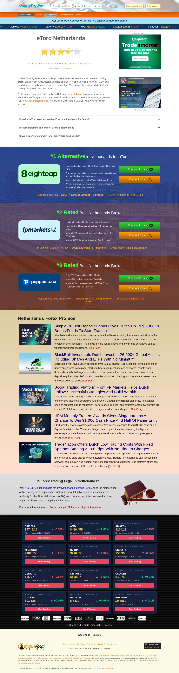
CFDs (77, 6)
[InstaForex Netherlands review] (57, 620)
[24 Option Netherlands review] (132, 620)
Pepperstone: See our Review (54, 298)
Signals (97, 6)
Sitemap (114, 644)
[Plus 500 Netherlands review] (25, 620)
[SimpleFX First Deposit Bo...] (35, 344)
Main (39, 15)
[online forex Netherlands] (32, 9)
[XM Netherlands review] (35, 620)
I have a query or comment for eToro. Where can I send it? (89, 136)
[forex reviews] (31, 649)
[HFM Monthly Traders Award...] (35, 434)
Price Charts (153, 6)
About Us (65, 644)
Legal (100, 644)
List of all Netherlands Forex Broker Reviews (89, 625)
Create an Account (138, 169)
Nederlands (84, 635)
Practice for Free (138, 179)
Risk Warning (92, 644)
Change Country (152, 647)
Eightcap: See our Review (52, 194)
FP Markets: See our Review (52, 247)
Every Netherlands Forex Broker (126, 194)
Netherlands (26, 15)
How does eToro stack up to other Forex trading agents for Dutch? (89, 119)
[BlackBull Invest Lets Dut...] (35, 372)
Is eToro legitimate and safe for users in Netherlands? (89, 127)
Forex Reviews (66, 15)
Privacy (83, 644)
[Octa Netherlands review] (99, 620)
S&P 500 (31, 27)
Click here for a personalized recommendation (104, 21)
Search (106, 644)
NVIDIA (170, 27)
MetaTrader (66, 6)
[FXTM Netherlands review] (142, 620)
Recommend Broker (134, 6)
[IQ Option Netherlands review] (110, 620)
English (50, 15)
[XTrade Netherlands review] (67, 620)
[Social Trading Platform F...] (35, 405)
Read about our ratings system (60, 68)
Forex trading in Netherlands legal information (75, 507)
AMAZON (98, 27)
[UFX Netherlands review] (78, 620)
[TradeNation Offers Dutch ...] (35, 462)
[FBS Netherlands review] (46, 620)
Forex (55, 6)
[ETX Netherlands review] (121, 620)
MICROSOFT (135, 27)
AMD (64, 27)
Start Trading (44, 538)
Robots (87, 6)
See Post (110, 668)
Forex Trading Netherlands (35, 101)
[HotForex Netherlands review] (89, 620)
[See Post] (94, 348)
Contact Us (74, 644)
